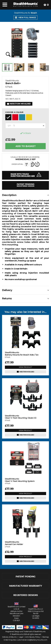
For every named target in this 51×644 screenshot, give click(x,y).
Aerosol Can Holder (14, 543)
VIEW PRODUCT (25, 367)
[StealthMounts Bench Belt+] (25, 43)
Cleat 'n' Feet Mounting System (20, 480)
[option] (8, 68)
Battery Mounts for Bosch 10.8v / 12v (21, 353)
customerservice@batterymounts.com (31, 640)
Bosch (34, 13)
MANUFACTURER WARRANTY (25, 586)
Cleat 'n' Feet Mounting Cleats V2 (20, 417)
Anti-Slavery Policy (32, 637)
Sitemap (45, 637)
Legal (21, 637)
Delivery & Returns (9, 637)
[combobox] (25, 125)
